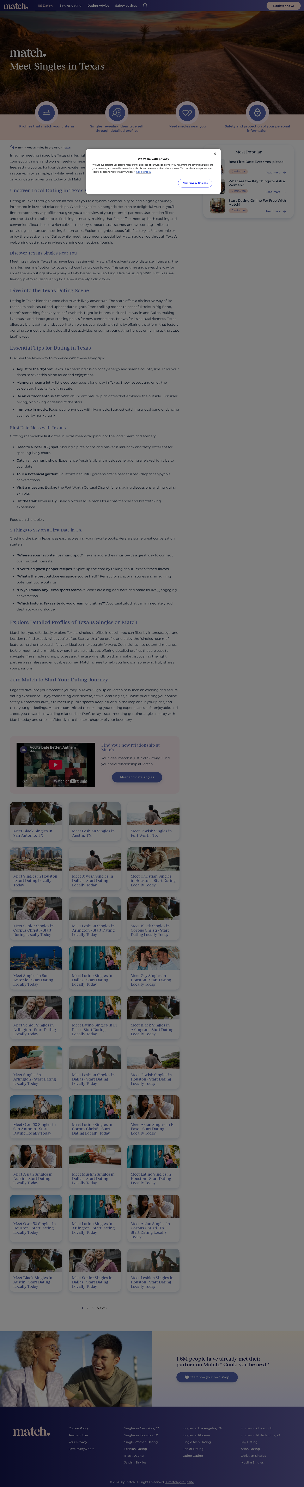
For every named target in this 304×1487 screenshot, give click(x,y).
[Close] (214, 153)
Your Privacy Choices (195, 183)
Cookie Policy (143, 172)
